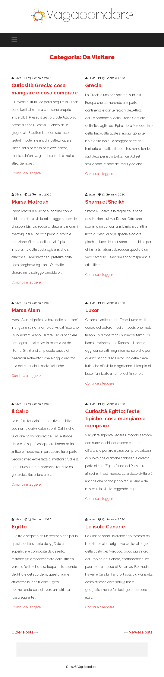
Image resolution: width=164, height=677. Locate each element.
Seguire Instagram (84, 653)
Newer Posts (140, 632)
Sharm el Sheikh (104, 202)
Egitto (19, 527)
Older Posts (23, 632)
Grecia (93, 85)
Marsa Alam (26, 310)
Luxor (92, 310)
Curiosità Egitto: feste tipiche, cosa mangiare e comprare (115, 418)
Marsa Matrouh (30, 202)
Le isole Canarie (105, 527)
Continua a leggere (26, 173)
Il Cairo (20, 411)
